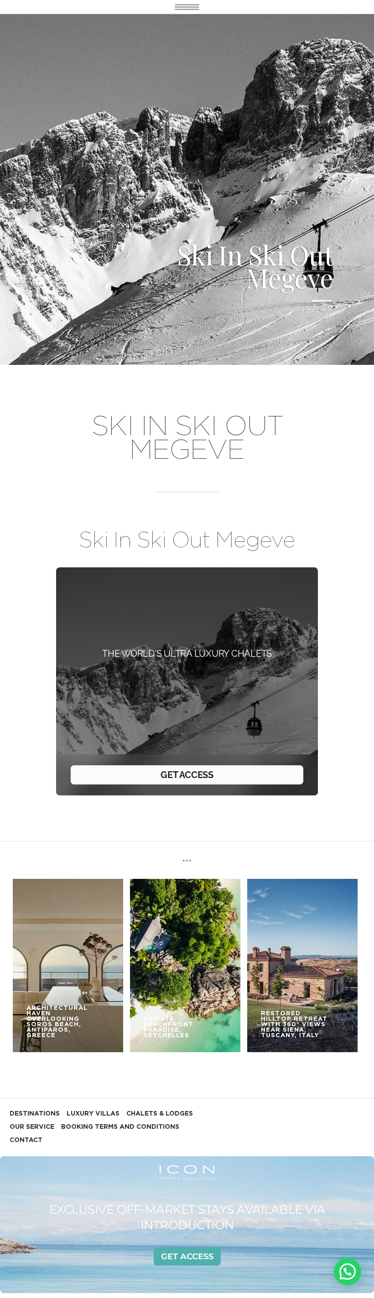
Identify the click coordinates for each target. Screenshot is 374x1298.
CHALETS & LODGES (159, 1114)
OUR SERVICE (32, 1127)
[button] (347, 1271)
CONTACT (26, 1140)
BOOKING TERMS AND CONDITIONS (120, 1127)
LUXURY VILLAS (93, 1114)
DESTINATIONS (35, 1114)
